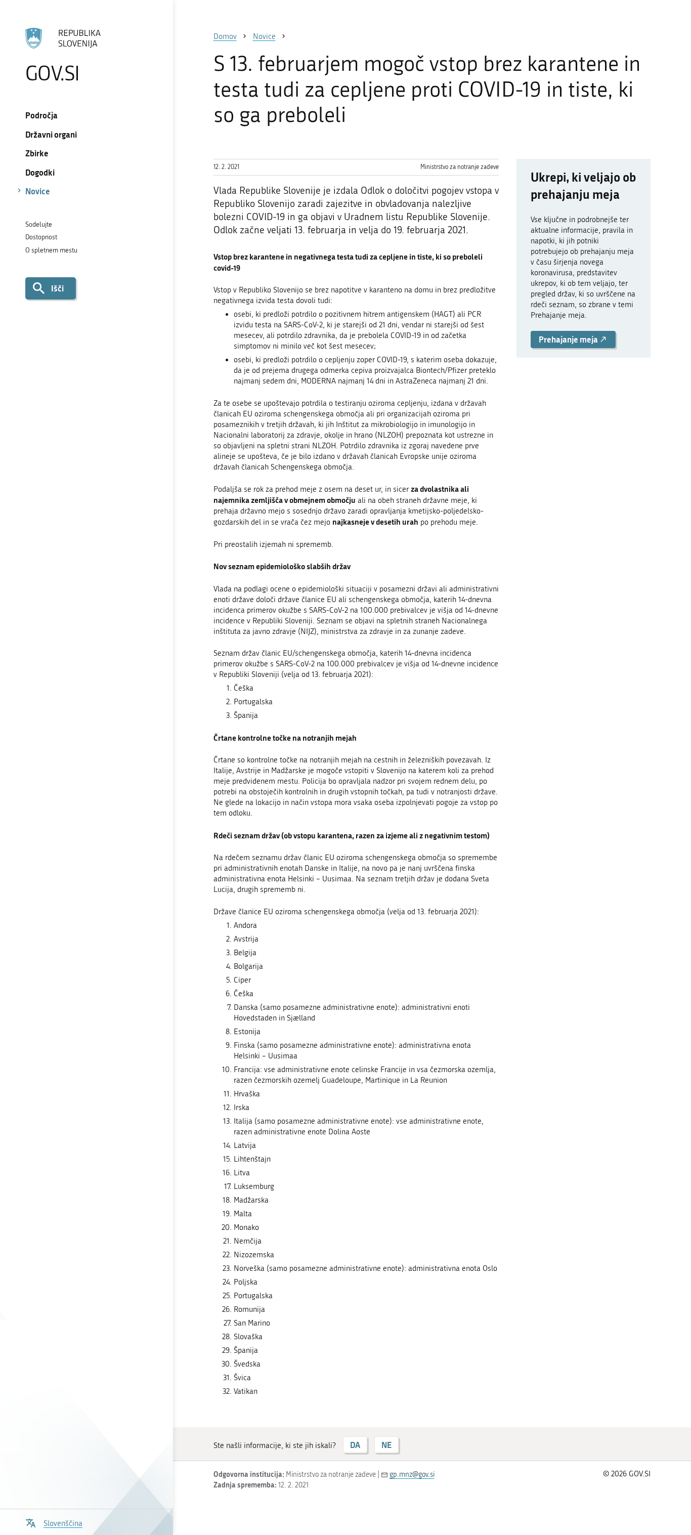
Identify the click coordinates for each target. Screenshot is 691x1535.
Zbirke (37, 153)
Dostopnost (41, 237)
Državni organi (51, 134)
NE (386, 1445)
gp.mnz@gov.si (412, 1474)
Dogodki (40, 172)
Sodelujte (38, 224)
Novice (37, 191)
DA (355, 1445)
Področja (41, 115)
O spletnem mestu (51, 250)
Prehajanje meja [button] (569, 339)
